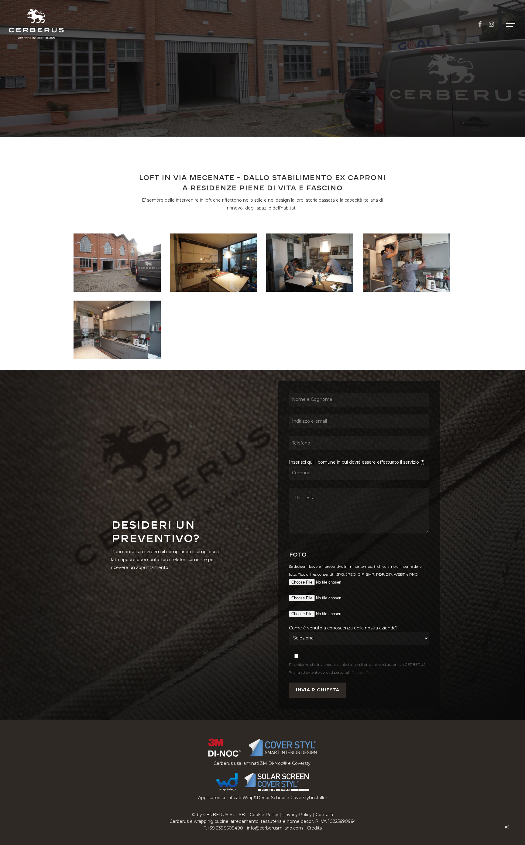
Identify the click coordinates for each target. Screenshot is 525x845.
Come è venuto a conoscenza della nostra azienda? (343, 628)
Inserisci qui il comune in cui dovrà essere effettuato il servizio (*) (356, 462)
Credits (314, 828)
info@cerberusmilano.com (275, 828)
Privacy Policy (364, 672)
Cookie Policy (264, 814)
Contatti (324, 814)
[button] (511, 24)
